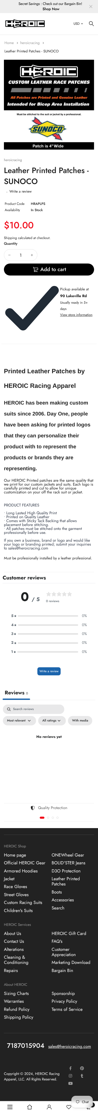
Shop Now (51, 9)
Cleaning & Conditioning (16, 959)
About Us (12, 933)
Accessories (63, 900)
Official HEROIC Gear (24, 863)
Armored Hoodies (21, 871)
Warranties (14, 1001)
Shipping (10, 237)
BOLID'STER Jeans (68, 863)
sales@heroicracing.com (69, 1047)
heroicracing (30, 43)
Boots (57, 892)
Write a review (20, 191)
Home (9, 43)
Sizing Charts (16, 993)
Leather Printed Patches (66, 881)
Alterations (14, 949)
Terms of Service (67, 1009)
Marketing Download (71, 962)
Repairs (11, 970)
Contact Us (14, 941)
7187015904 (25, 1045)
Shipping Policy (18, 1017)
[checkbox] (80, 720)
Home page (15, 855)
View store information (76, 314)
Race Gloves (15, 887)
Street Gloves (16, 894)
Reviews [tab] (16, 692)
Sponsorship (63, 993)
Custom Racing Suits (23, 903)
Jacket (9, 879)
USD (76, 23)
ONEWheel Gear (68, 855)
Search (58, 908)
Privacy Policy (64, 1001)
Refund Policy (17, 1009)
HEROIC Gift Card (69, 933)
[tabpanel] (49, 749)
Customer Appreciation (64, 952)
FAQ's (57, 941)
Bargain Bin (62, 970)
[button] (49, 616)
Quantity (11, 243)
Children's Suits (18, 910)
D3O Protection (66, 871)
